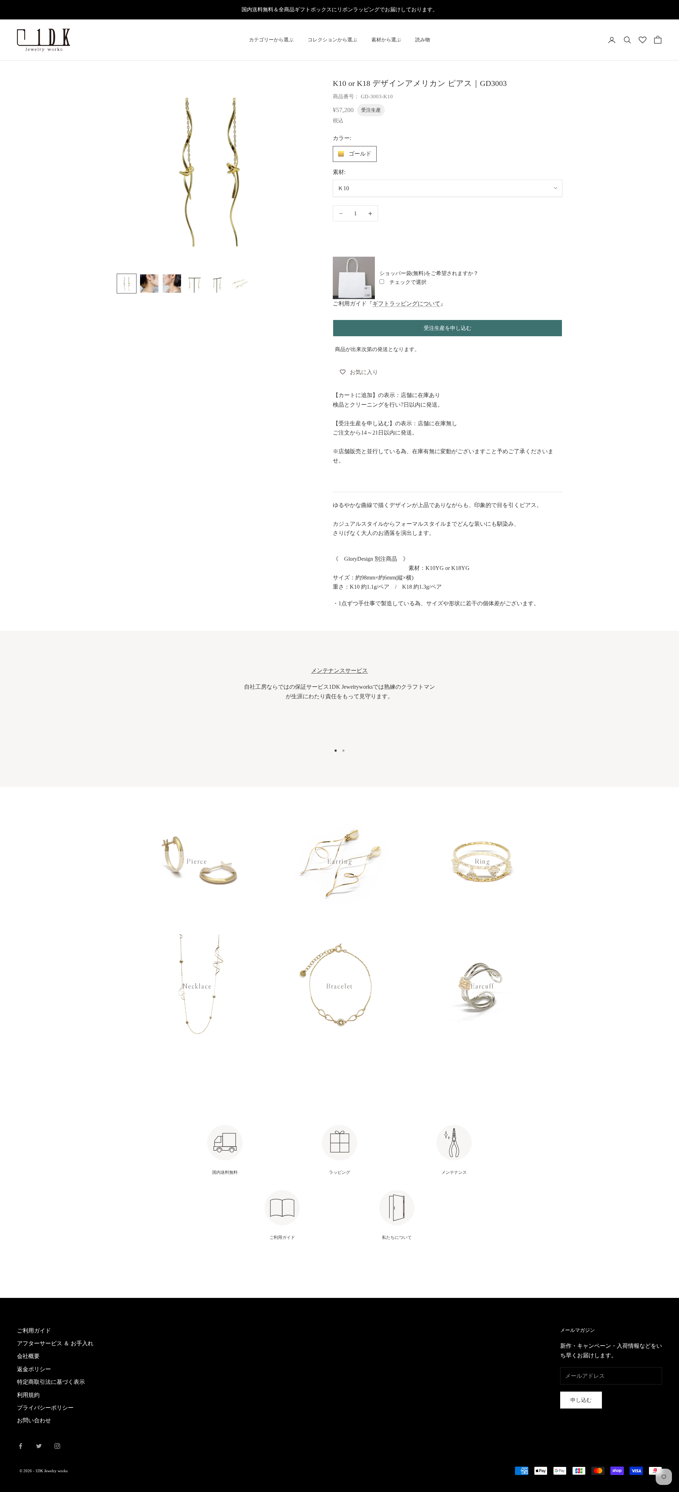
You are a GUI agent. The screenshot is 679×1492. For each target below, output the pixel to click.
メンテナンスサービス (339, 671)
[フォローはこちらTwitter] (38, 1446)
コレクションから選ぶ (332, 39)
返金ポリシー (34, 1369)
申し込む (581, 1400)
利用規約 (28, 1395)
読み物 (422, 39)
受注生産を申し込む (447, 328)
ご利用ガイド (34, 1331)
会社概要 (28, 1356)
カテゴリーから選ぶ (271, 39)
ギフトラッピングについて (406, 304)
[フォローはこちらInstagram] (57, 1446)
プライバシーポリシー (45, 1408)
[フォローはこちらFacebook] (20, 1446)
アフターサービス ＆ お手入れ (55, 1343)
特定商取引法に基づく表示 (51, 1382)
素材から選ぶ (386, 39)
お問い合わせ (34, 1420)
